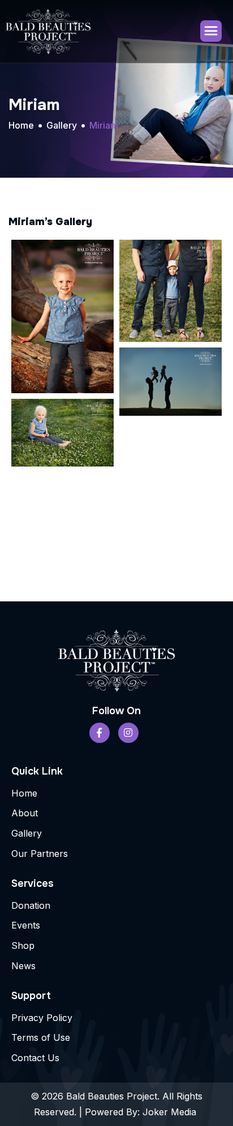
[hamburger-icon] (211, 31)
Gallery (26, 833)
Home (24, 793)
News (23, 965)
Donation (30, 905)
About (24, 813)
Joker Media (171, 1112)
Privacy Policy (41, 1017)
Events (25, 925)
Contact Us (35, 1057)
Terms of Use (40, 1037)
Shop (22, 945)
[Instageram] (128, 733)
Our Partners (39, 853)
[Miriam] (62, 316)
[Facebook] (99, 733)
